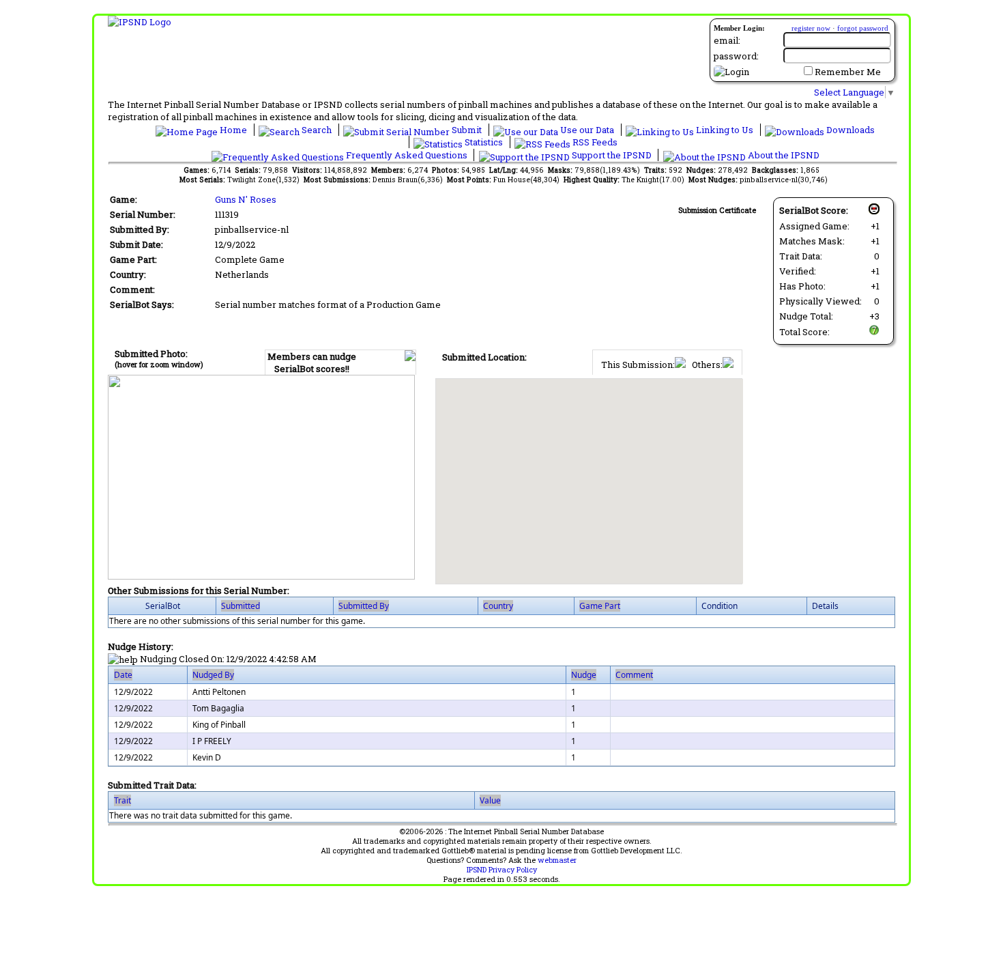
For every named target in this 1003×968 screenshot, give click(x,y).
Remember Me (848, 72)
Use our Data (587, 130)
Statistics (484, 142)
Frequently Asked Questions (406, 155)
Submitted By (363, 606)
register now (810, 28)
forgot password (862, 28)
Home (233, 130)
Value (490, 800)
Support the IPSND (612, 155)
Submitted (240, 606)
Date (123, 675)
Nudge (583, 675)
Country (498, 606)
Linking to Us (724, 130)
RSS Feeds (593, 142)
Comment (634, 675)
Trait (122, 800)
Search (317, 130)
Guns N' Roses (245, 199)
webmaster (557, 860)
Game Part (599, 606)
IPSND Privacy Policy (502, 869)
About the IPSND (782, 155)
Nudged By (213, 675)
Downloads (849, 130)
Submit (467, 130)
